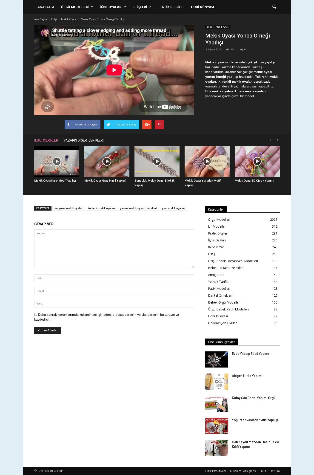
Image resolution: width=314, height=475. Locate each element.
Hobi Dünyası (202, 7)
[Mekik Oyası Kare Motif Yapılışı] (56, 161)
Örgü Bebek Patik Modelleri (228, 309)
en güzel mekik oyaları (68, 208)
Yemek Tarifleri (219, 281)
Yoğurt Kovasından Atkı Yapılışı (255, 420)
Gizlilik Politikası (215, 471)
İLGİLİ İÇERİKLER (46, 140)
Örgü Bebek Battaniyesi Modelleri (233, 261)
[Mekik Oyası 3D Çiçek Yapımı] (257, 161)
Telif (263, 471)
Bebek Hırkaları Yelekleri (225, 268)
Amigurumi (216, 274)
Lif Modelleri (217, 226)
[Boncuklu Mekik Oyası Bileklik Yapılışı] (157, 161)
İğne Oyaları (111, 7)
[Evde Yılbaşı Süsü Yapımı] (216, 359)
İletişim (275, 471)
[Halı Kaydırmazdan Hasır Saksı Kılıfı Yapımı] (216, 448)
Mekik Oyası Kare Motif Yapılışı (55, 180)
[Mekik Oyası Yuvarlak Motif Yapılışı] (207, 161)
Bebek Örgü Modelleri (224, 302)
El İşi (209, 26)
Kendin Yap (216, 247)
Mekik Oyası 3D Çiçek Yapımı (254, 180)
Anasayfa (45, 7)
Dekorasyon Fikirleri (222, 323)
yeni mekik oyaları (173, 208)
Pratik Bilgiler (171, 7)
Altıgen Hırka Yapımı (247, 376)
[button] (274, 6)
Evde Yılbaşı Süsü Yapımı (250, 354)
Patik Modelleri (219, 288)
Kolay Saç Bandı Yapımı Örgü (254, 398)
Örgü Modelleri (75, 7)
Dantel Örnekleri (220, 295)
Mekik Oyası (222, 26)
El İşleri (140, 7)
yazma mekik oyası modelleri (138, 208)
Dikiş (211, 254)
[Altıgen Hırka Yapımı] (216, 382)
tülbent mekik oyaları (101, 208)
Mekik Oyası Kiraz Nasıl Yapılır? (105, 180)
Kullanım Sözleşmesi (243, 471)
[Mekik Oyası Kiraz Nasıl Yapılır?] (106, 161)
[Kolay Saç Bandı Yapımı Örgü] (216, 404)
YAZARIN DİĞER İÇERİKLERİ (84, 140)
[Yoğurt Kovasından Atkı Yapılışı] (216, 426)
